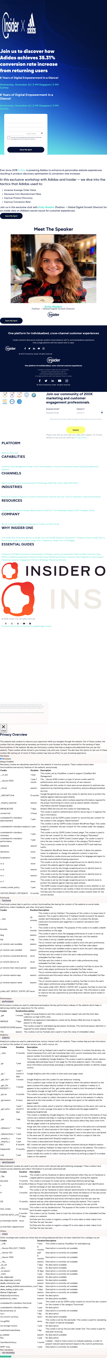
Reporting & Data (81, 466)
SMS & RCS (73, 483)
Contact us (43, 524)
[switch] (1, 900)
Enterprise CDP (8, 554)
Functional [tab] (4, 898)
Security (29, 626)
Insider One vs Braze (21, 540)
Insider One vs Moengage (64, 540)
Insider (22, 170)
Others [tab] (3, 1231)
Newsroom (22, 524)
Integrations (33, 524)
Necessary (6, 759)
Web (4, 483)
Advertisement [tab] (6, 1159)
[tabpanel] (53, 829)
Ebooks (19, 510)
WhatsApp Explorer (66, 510)
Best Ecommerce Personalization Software (34, 554)
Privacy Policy (54, 421)
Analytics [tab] (4, 1035)
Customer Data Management (14, 466)
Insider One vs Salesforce (41, 540)
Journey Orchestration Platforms (68, 554)
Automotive (43, 497)
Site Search (16, 483)
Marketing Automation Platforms (24, 557)
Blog (32, 510)
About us (5, 524)
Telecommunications (91, 497)
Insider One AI (33, 466)
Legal (35, 626)
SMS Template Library (85, 510)
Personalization (46, 466)
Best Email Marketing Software (52, 557)
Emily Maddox (46, 207)
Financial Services (56, 497)
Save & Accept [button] (5, 1356)
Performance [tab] (6, 998)
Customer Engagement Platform (25, 560)
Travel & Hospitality (73, 497)
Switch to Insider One (35, 538)
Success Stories (8, 510)
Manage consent (44, 626)
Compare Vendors (84, 538)
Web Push (52, 483)
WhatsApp (43, 483)
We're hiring (54, 524)
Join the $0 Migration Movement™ (60, 538)
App (66, 483)
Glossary (26, 510)
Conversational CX (30, 483)
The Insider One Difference (13, 538)
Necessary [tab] (4, 756)
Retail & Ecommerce (10, 497)
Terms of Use (20, 626)
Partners (13, 524)
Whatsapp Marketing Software (53, 560)
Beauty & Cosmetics (28, 497)
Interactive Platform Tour (46, 510)
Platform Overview (10, 453)
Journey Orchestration (63, 466)
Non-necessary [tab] (6, 1350)
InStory (60, 483)
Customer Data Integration (78, 557)
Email (8, 483)
